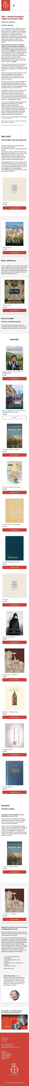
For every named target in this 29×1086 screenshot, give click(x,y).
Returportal (4, 1058)
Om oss (3, 1051)
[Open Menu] (14, 5)
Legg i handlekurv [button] (14, 208)
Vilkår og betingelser (6, 1055)
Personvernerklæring (6, 1054)
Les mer (14, 417)
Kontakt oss (4, 1052)
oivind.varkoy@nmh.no (7, 118)
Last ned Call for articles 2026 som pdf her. (12, 125)
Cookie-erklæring (5, 1057)
